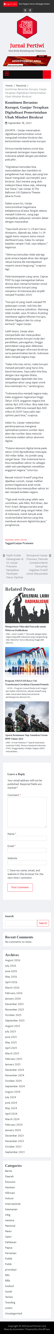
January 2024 (13, 1130)
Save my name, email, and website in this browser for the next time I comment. (25, 874)
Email (12, 846)
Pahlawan (10, 1242)
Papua (8, 1248)
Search (9, 916)
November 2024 (14, 1075)
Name (12, 834)
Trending (10, 1302)
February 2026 (13, 993)
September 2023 (15, 1152)
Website (12, 858)
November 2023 (14, 1141)
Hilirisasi (10, 1193)
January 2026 (13, 998)
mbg (7, 1215)
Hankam (10, 1187)
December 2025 (14, 1004)
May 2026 (11, 977)
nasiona (9, 1220)
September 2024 (15, 1086)
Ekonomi (10, 1182)
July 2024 (10, 1097)
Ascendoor (18, 1329)
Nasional (9, 540)
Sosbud (9, 1286)
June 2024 (11, 1103)
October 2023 (13, 1146)
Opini (8, 1237)
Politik (23, 540)
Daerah (9, 1176)
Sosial (8, 1291)
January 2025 (13, 1064)
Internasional (12, 1204)
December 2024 (14, 1070)
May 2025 (11, 1042)
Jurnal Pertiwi (27, 46)
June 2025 (11, 1037)
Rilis (7, 1275)
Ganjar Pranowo (23, 543)
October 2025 (13, 1015)
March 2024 (12, 1119)
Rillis (7, 1280)
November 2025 (14, 1009)
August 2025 (12, 1026)
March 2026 (12, 987)
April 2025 (11, 1048)
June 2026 (11, 971)
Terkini (9, 1297)
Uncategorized (13, 1313)
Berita (8, 1171)
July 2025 (10, 1031)
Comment (14, 795)
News (17, 540)
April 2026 (11, 982)
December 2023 (14, 1135)
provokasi (10, 1269)
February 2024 (13, 1124)
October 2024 (13, 1081)
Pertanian (10, 1253)
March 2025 (12, 1053)
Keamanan (11, 1209)
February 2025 (13, 1059)
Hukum (9, 1198)
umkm (8, 1308)
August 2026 (12, 960)
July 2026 (10, 966)
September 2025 (15, 1020)
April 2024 (11, 1114)
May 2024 (11, 1108)
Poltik (8, 1264)
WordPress (44, 1329)
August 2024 (12, 1092)
